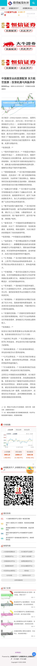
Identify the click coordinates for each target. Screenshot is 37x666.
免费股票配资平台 (26, 561)
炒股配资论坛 (27, 8)
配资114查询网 (26, 556)
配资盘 (27, 571)
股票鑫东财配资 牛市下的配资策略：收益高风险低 (20, 529)
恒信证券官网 (31, 14)
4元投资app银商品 (9, 571)
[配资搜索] (33, 3)
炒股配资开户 (13, 8)
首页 (3, 8)
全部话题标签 (18, 580)
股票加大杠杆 (26, 575)
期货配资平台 (9, 556)
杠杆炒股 (9, 575)
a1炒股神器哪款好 (9, 552)
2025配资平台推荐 (26, 552)
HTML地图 (23, 659)
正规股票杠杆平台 (9, 561)
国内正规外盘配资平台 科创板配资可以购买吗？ (19, 534)
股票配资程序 (9, 566)
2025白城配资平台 (26, 566)
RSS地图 (16, 659)
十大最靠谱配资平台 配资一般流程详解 (18, 519)
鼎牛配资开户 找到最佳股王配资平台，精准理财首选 (20, 538)
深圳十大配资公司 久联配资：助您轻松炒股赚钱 (20, 524)
